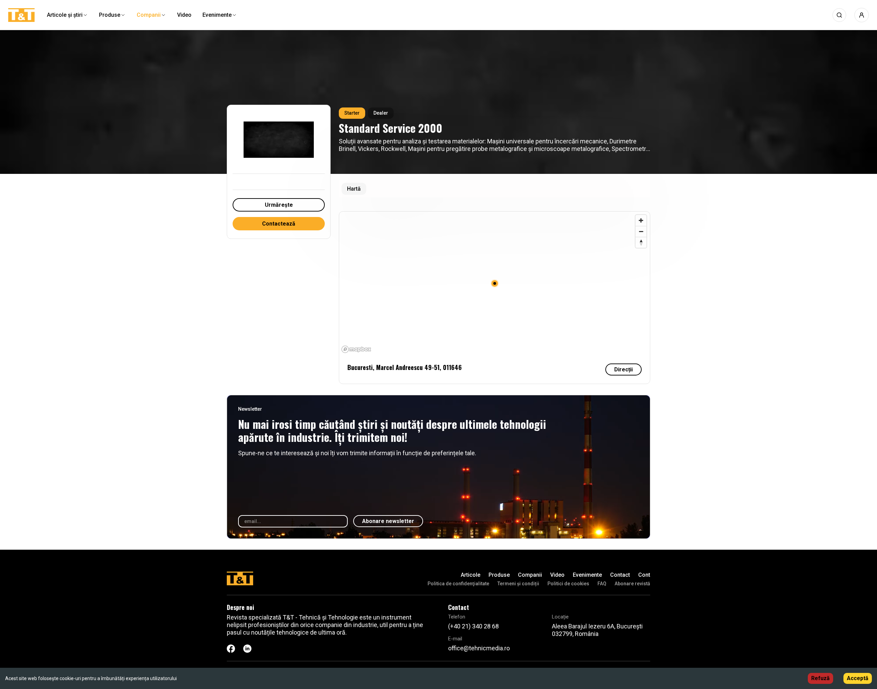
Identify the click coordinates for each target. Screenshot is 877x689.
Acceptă (857, 678)
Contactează (278, 223)
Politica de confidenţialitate (458, 583)
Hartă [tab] (354, 189)
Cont (644, 575)
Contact (620, 575)
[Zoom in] (640, 220)
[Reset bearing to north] (640, 242)
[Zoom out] (640, 231)
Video (557, 575)
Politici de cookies (568, 583)
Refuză (820, 678)
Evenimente (587, 575)
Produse (499, 575)
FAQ (601, 583)
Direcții (623, 369)
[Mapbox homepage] (356, 349)
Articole (470, 575)
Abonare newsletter (388, 521)
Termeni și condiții (518, 583)
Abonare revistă (632, 583)
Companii (530, 575)
